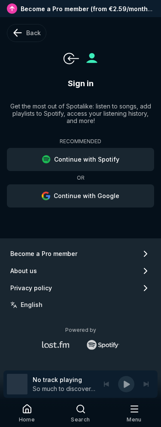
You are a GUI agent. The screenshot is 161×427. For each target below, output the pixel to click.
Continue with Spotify (86, 159)
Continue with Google (86, 195)
